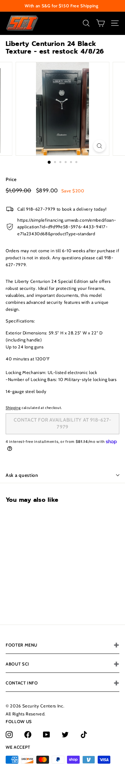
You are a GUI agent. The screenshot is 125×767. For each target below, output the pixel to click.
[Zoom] (99, 146)
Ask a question (22, 475)
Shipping (13, 407)
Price (11, 179)
